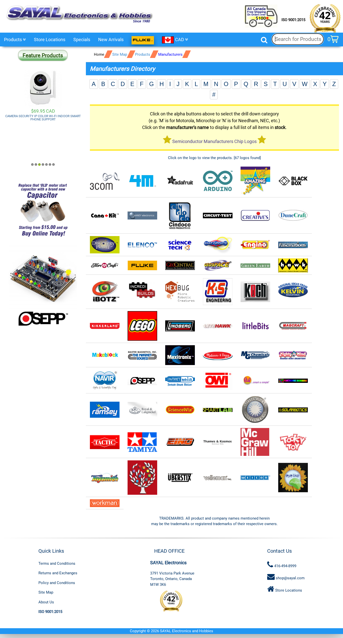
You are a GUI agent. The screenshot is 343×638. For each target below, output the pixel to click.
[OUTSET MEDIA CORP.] (180, 380)
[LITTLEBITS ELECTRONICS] (255, 326)
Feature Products (43, 55)
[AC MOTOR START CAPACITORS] (43, 209)
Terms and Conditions (56, 563)
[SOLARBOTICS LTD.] (293, 410)
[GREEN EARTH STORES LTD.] (255, 265)
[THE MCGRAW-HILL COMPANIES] (255, 442)
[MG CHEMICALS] (255, 355)
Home (99, 54)
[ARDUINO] (218, 181)
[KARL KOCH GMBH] (255, 292)
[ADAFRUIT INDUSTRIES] (180, 181)
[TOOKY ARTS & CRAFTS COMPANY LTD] (293, 442)
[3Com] (105, 181)
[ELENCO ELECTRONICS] (105, 245)
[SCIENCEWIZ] (180, 410)
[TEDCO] (180, 442)
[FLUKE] (142, 265)
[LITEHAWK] (218, 326)
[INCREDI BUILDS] (142, 292)
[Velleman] (218, 477)
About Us (46, 602)
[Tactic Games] (105, 442)
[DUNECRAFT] (293, 216)
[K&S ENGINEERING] (218, 292)
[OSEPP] (142, 380)
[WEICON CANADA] (255, 477)
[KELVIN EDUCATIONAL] (293, 292)
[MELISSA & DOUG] (218, 355)
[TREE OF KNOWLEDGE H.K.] (142, 477)
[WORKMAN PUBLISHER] (293, 477)
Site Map (119, 54)
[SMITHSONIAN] (255, 410)
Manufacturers (170, 54)
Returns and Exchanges (57, 573)
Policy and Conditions (56, 583)
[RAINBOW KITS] (293, 380)
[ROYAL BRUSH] (142, 410)
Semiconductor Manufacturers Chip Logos (214, 141)
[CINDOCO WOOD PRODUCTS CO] (180, 216)
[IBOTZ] (105, 292)
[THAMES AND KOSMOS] (218, 442)
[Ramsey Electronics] (105, 410)
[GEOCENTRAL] (180, 265)
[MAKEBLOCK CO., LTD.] (105, 355)
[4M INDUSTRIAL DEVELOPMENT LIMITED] (142, 181)
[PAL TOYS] (255, 380)
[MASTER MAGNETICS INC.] (142, 355)
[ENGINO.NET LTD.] (255, 245)
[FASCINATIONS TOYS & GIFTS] (293, 245)
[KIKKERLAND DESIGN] (105, 326)
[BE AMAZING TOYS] (255, 181)
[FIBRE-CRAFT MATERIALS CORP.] (105, 265)
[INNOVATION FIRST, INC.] (180, 292)
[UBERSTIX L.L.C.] (180, 477)
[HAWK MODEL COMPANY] (293, 265)
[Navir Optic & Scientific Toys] (105, 380)
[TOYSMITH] (105, 477)
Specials (81, 39)
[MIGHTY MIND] (293, 355)
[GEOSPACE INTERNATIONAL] (218, 265)
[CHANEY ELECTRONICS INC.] (142, 216)
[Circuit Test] (218, 216)
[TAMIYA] (142, 442)
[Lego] (142, 326)
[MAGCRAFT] (293, 326)
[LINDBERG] (180, 326)
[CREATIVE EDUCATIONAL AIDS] (255, 216)
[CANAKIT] (105, 216)
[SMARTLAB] (218, 410)
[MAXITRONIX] (180, 355)
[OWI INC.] (218, 380)
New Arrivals (111, 39)
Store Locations (49, 39)
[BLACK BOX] (293, 181)
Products (13, 39)
